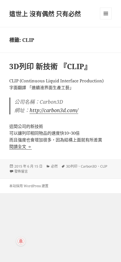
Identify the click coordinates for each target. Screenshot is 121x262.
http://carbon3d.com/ (54, 110)
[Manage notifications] (20, 241)
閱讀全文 (20, 146)
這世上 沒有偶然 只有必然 (45, 13)
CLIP (103, 166)
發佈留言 (21, 171)
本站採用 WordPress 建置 (28, 186)
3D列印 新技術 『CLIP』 (50, 66)
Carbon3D (89, 166)
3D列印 (71, 166)
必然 (54, 166)
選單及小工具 (106, 13)
